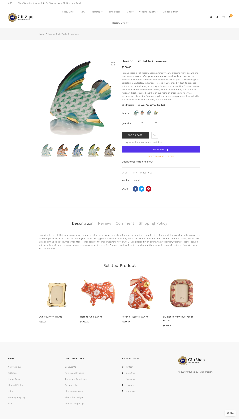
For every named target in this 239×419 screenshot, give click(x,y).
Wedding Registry (147, 12)
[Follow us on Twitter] (141, 189)
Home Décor (113, 12)
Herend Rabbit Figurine (135, 316)
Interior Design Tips (75, 403)
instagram (131, 373)
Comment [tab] (125, 223)
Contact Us (70, 367)
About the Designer (74, 397)
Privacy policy (72, 385)
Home (42, 34)
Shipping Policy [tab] (153, 223)
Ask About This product (153, 105)
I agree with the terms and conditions (143, 142)
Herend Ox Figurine (91, 316)
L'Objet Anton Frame (50, 316)
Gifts (129, 12)
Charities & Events (74, 391)
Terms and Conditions (76, 379)
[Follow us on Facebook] (135, 189)
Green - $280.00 (102, 399)
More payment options (161, 156)
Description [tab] (82, 223)
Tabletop (96, 12)
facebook (130, 379)
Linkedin (130, 385)
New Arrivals (14, 367)
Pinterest (130, 391)
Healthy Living (119, 23)
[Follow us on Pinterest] (148, 189)
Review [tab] (104, 223)
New (82, 12)
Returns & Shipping (74, 373)
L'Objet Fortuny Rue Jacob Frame (178, 318)
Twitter (129, 367)
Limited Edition (170, 12)
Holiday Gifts (67, 12)
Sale (10, 403)
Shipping (129, 105)
